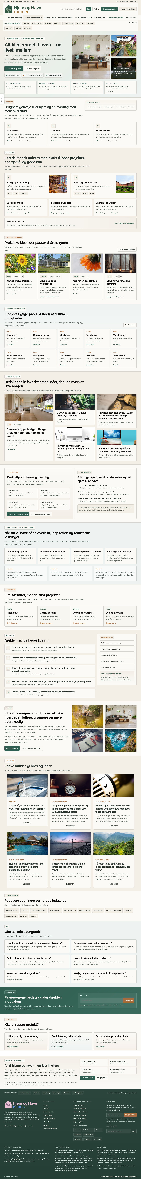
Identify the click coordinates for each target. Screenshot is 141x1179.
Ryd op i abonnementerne (41, 514)
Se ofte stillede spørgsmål (32, 748)
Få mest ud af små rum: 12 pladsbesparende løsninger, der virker (112, 866)
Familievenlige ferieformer (109, 655)
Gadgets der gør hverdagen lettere (112, 661)
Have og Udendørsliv (80, 1112)
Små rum (131, 107)
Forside (6, 1)
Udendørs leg (98, 910)
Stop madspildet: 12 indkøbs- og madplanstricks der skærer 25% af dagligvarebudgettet (70, 808)
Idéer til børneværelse (39, 910)
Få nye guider (102, 1078)
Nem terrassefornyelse (108, 667)
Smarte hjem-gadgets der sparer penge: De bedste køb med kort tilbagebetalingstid (112, 808)
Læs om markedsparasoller (49, 297)
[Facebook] (130, 23)
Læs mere (27, 823)
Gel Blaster (9, 28)
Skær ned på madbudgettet (18, 514)
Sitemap (46, 1125)
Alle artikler (47, 1122)
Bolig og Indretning (102, 860)
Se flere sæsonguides (127, 249)
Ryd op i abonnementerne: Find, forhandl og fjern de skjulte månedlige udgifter (26, 866)
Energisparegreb (109, 107)
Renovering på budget (94, 107)
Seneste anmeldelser (128, 9)
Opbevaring (46, 1093)
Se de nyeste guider (13, 69)
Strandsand (27, 28)
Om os (45, 1105)
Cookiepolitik (47, 1115)
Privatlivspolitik (124, 1)
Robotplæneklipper (12, 910)
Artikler (96, 9)
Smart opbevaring (70, 910)
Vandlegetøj (80, 23)
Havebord (126, 17)
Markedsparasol (36, 23)
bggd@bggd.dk (17, 1159)
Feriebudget (56, 1093)
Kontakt (45, 1108)
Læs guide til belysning (115, 297)
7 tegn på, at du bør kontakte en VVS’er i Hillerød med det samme (27, 807)
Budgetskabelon (55, 910)
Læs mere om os (12, 748)
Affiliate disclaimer (49, 1118)
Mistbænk (133, 17)
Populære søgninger (116, 17)
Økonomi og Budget (59, 802)
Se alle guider (130, 325)
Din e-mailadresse (86, 996)
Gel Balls (18, 28)
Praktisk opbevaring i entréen (110, 649)
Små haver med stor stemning (111, 643)
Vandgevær (90, 23)
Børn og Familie (50, 17)
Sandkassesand (68, 23)
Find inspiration (12, 294)
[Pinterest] (133, 23)
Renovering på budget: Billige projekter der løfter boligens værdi (68, 866)
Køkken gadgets (84, 910)
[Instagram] (136, 23)
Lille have (25, 910)
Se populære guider (110, 9)
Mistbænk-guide (69, 141)
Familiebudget (121, 107)
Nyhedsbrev (133, 1)
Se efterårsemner (79, 294)
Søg (88, 9)
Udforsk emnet (12, 141)
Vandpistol (57, 23)
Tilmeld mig (128, 1000)
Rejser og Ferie (99, 17)
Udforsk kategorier (32, 69)
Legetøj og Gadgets (65, 17)
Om (117, 1)
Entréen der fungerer (26, 141)
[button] (2, 99)
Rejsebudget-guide (114, 141)
